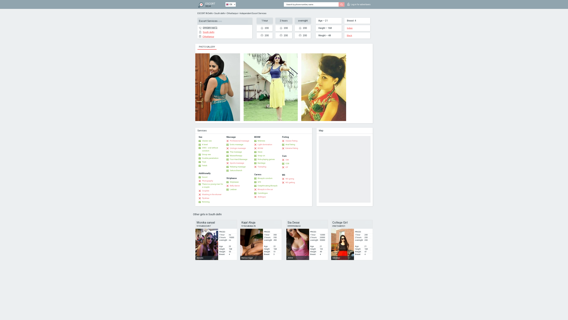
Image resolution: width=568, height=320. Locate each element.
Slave (260, 152)
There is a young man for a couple (212, 185)
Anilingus (262, 197)
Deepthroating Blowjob (267, 186)
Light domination (265, 144)
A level (205, 144)
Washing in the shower (211, 194)
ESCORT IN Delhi (205, 13)
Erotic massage (236, 144)
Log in (361, 4)
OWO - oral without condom (210, 149)
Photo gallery (207, 47)
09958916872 (210, 27)
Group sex (206, 154)
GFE (259, 182)
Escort (205, 177)
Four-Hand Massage (238, 159)
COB (287, 163)
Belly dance (235, 186)
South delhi (219, 13)
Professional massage (239, 141)
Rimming (206, 202)
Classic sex (207, 141)
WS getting (290, 182)
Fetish (204, 165)
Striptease (234, 182)
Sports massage (237, 163)
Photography (207, 181)
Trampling (262, 167)
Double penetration (210, 158)
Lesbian (233, 189)
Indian (350, 28)
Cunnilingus (263, 193)
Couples (205, 191)
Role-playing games (266, 159)
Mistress (261, 141)
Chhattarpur (232, 13)
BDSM (260, 148)
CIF (286, 167)
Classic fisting (291, 141)
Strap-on (261, 156)
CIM (287, 160)
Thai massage (236, 152)
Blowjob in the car (265, 189)
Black (349, 35)
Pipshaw (205, 198)
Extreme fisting (291, 148)
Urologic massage (238, 148)
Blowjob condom (265, 178)
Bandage (261, 163)
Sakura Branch (236, 170)
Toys (204, 162)
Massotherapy (236, 156)
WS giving (289, 179)
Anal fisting (290, 144)
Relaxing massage (238, 167)
